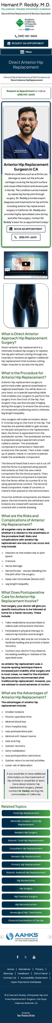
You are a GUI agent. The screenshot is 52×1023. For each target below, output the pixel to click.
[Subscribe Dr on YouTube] (34, 957)
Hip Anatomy (24, 77)
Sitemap (8, 973)
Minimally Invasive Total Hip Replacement (26, 822)
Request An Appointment (28, 43)
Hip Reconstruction (26, 904)
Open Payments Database (26, 982)
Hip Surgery (25, 888)
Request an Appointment (21, 90)
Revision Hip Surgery (26, 832)
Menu (29, 51)
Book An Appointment (28, 228)
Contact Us (9, 977)
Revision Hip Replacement (26, 856)
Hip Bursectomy (26, 880)
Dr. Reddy (21, 198)
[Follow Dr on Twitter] (25, 957)
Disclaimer (25, 969)
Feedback (23, 973)
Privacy (39, 969)
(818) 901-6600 (27, 36)
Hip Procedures (40, 77)
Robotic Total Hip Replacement (26, 840)
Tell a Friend (40, 973)
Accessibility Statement (34, 977)
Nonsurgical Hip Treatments (26, 912)
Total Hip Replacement (26, 813)
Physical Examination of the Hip (26, 920)
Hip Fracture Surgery (26, 896)
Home (7, 77)
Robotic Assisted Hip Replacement (25, 872)
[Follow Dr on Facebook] (17, 957)
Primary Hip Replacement (26, 864)
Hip (13, 77)
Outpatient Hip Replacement (26, 848)
